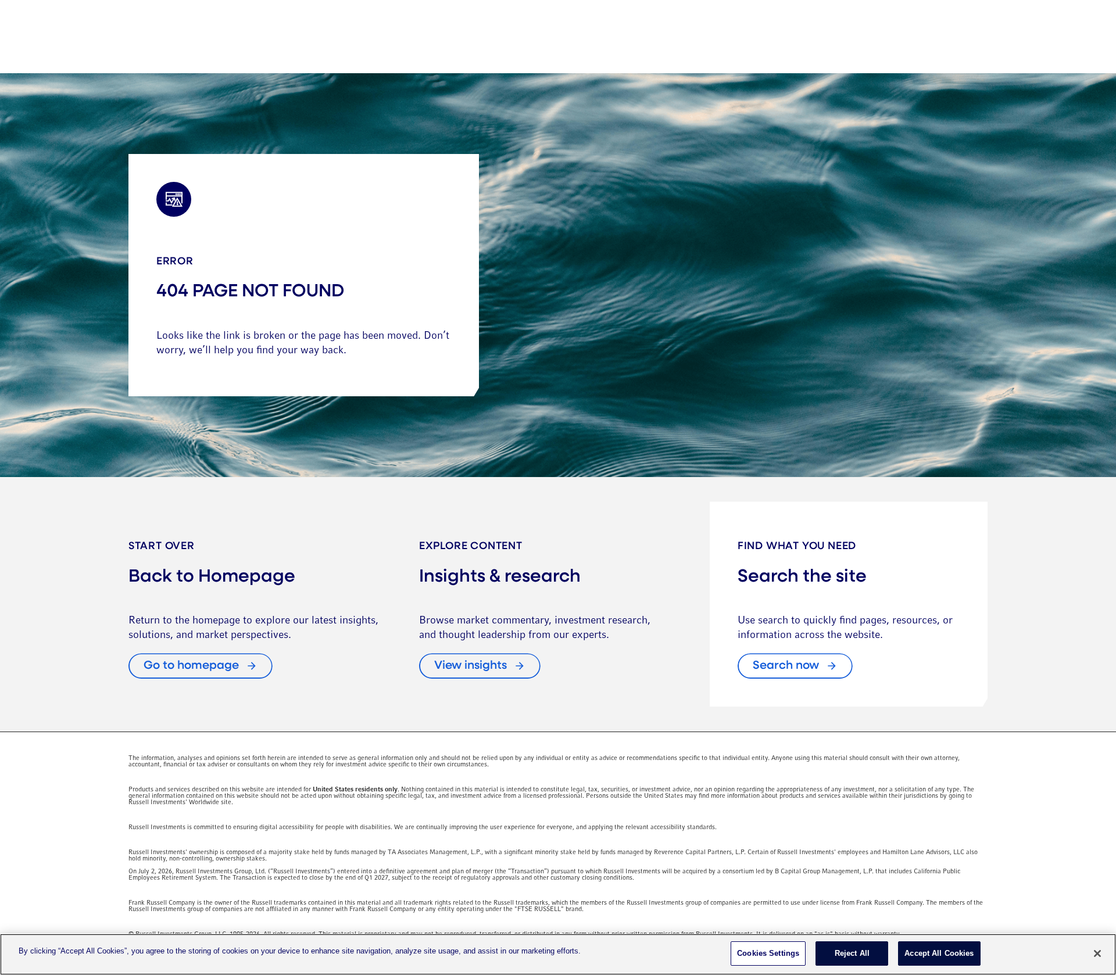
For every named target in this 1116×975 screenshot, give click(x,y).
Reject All (852, 953)
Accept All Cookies (939, 953)
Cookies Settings (768, 953)
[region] (558, 954)
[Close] (1097, 953)
